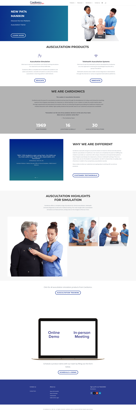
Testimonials (53, 395)
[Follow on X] (94, 393)
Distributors (89, 2)
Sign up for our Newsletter (98, 387)
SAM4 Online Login (54, 397)
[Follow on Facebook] (91, 393)
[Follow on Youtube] (97, 393)
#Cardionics (93, 389)
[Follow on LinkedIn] (100, 393)
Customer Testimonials (85, 175)
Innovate (96, 80)
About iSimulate (54, 393)
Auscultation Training (68, 293)
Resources (79, 2)
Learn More (18, 35)
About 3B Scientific (54, 391)
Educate (40, 80)
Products (72, 2)
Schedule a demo (68, 372)
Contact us (97, 2)
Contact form (33, 391)
